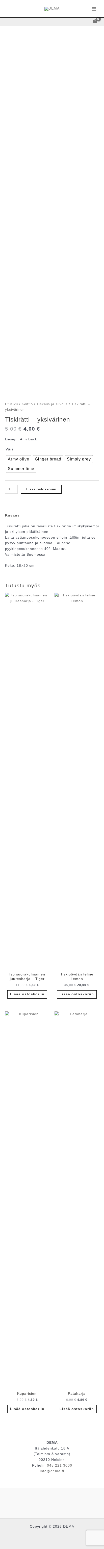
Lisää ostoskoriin (41, 489)
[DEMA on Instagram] (52, 1502)
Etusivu (11, 404)
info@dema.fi (52, 1471)
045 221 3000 (59, 1465)
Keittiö (27, 404)
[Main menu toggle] (94, 9)
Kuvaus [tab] (12, 515)
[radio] (18, 459)
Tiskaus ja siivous (52, 404)
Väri (9, 449)
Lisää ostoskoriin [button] (27, 994)
